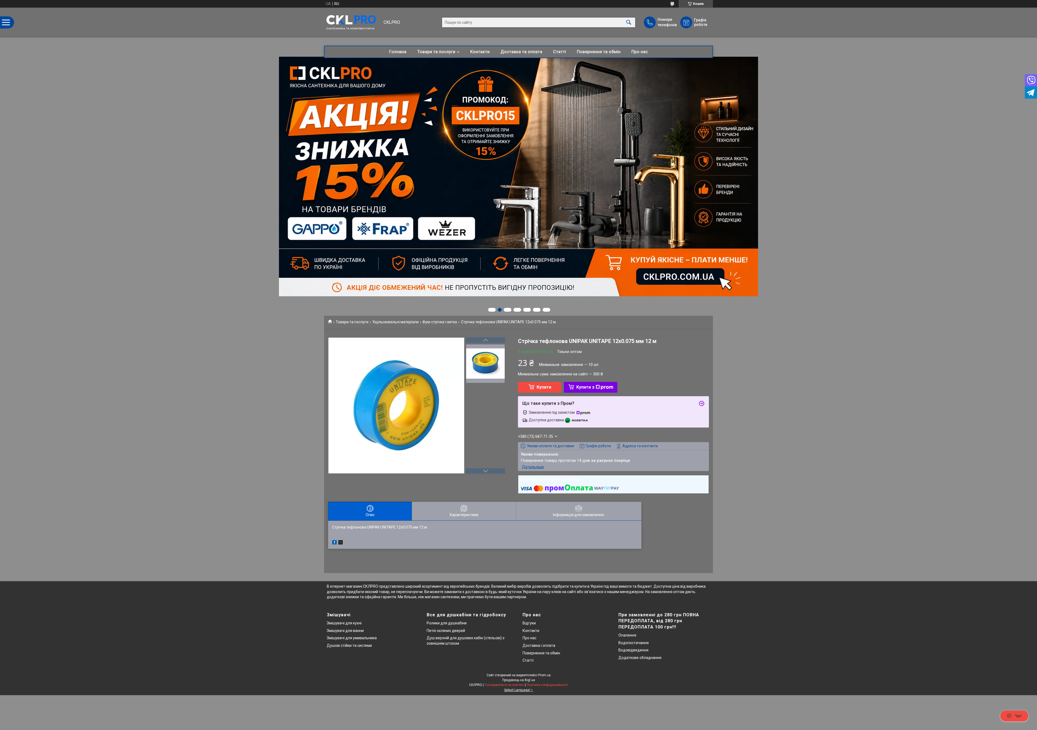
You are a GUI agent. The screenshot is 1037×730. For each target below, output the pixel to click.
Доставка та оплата (521, 51)
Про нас (639, 51)
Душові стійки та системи (349, 645)
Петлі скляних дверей (446, 630)
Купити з (585, 387)
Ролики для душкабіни (447, 623)
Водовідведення (633, 650)
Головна (397, 51)
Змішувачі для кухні (344, 623)
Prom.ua (544, 675)
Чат (1018, 716)
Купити (544, 387)
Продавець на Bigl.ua (518, 680)
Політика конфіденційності (547, 685)
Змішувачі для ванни (345, 630)
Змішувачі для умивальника (352, 638)
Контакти (480, 51)
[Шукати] (628, 23)
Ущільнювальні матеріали (395, 322)
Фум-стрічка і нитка (439, 322)
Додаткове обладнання (639, 657)
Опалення (627, 635)
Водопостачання (633, 643)
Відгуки (529, 623)
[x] (340, 543)
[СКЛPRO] (352, 22)
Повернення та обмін (599, 51)
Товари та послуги (436, 51)
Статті (559, 51)
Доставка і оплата (539, 645)
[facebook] (334, 543)
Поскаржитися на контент (504, 685)
